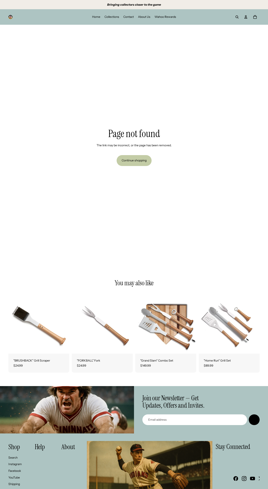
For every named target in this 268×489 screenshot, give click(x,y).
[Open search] (237, 17)
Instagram (15, 464)
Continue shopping (134, 160)
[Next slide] (63, 323)
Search (13, 457)
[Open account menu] (245, 17)
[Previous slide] (14, 323)
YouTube (14, 477)
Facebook (14, 471)
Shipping (14, 484)
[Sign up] (254, 419)
